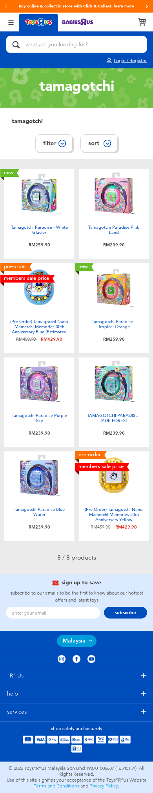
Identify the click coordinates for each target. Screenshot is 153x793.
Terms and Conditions (56, 786)
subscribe (125, 612)
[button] (147, 6)
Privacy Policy (103, 786)
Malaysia (74, 640)
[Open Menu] (11, 22)
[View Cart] (142, 22)
